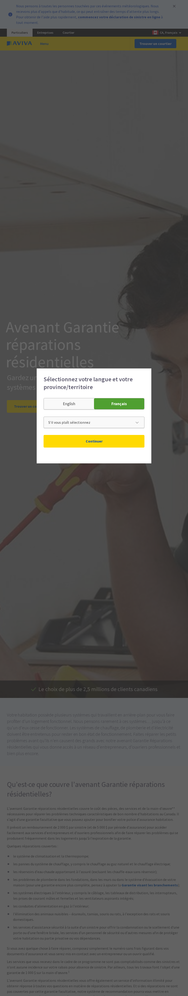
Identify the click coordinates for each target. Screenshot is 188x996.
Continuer (94, 441)
